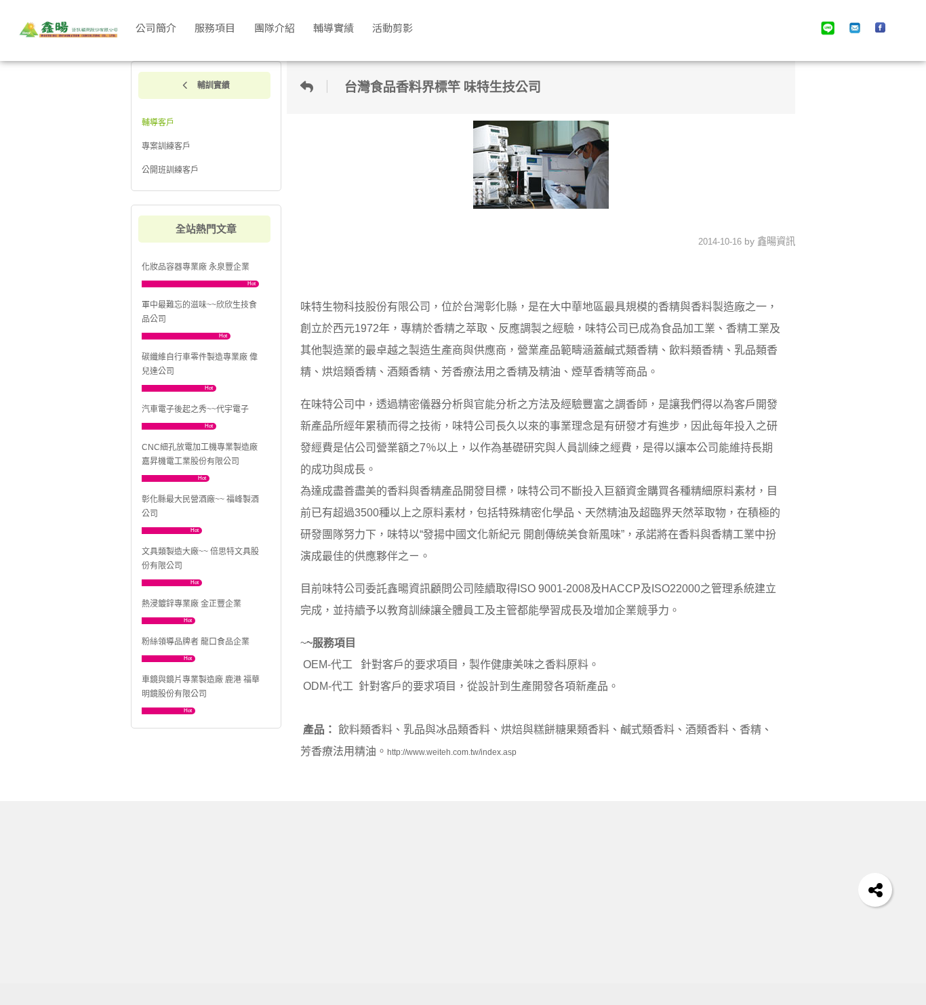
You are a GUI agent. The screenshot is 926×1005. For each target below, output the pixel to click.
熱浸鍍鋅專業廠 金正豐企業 (191, 604)
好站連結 (537, 928)
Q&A (529, 896)
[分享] (875, 890)
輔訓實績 (212, 85)
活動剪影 (537, 911)
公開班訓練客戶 (170, 170)
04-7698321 (636, 911)
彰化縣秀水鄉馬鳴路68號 (657, 943)
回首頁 (459, 876)
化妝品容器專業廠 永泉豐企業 (195, 267)
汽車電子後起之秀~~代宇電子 (195, 409)
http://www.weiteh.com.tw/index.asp (452, 752)
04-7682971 (636, 928)
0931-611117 (635, 959)
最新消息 (461, 896)
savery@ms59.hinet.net (656, 896)
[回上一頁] (310, 86)
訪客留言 (537, 943)
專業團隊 (461, 943)
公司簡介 (461, 911)
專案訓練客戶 (166, 146)
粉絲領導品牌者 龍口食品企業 (195, 642)
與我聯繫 (623, 876)
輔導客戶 (158, 122)
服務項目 (461, 928)
